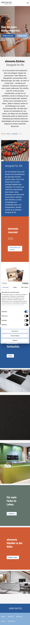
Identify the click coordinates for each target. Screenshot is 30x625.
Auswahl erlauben (15, 335)
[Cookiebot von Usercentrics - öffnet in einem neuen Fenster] (22, 283)
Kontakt (3, 616)
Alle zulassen (15, 331)
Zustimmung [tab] (5, 287)
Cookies (3, 621)
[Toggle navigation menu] (28, 3)
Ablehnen (15, 340)
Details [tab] (15, 287)
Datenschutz (19, 616)
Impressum (10, 616)
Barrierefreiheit (11, 621)
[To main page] (6, 2)
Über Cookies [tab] (24, 287)
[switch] (26, 316)
